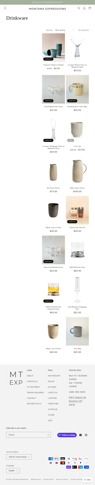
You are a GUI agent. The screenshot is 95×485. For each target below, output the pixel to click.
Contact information (78, 479)
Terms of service (62, 479)
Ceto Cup (77, 146)
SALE (50, 420)
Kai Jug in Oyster (53, 188)
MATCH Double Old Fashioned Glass (53, 308)
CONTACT (31, 398)
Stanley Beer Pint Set (77, 227)
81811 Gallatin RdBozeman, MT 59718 (77, 401)
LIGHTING (52, 398)
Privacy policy (48, 479)
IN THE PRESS (33, 387)
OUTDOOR (52, 409)
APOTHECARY (54, 376)
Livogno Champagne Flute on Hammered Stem (53, 147)
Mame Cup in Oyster (53, 348)
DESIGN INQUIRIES (35, 392)
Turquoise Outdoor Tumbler (53, 65)
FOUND (51, 415)
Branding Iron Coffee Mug (77, 106)
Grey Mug (77, 348)
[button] (5, 8)
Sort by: (49, 30)
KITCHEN (52, 387)
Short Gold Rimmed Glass (53, 267)
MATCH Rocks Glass (77, 267)
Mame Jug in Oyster (77, 188)
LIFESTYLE (52, 392)
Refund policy (36, 479)
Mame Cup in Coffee (53, 227)
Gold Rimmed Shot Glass (53, 106)
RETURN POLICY (34, 404)
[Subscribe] (48, 435)
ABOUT (30, 376)
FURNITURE (53, 404)
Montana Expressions (20, 479)
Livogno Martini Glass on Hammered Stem (77, 66)
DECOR (51, 381)
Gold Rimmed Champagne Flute (77, 308)
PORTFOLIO (32, 381)
